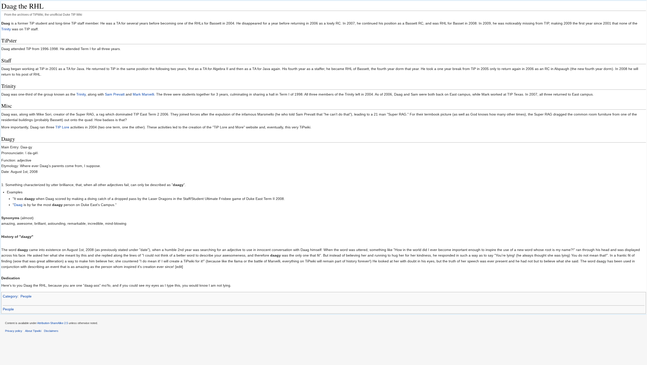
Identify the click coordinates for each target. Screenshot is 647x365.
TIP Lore (62, 127)
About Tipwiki (33, 330)
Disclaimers (51, 330)
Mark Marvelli (143, 94)
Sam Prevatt (115, 94)
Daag (18, 205)
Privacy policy (13, 330)
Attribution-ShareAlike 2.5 (52, 323)
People (26, 296)
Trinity (6, 29)
